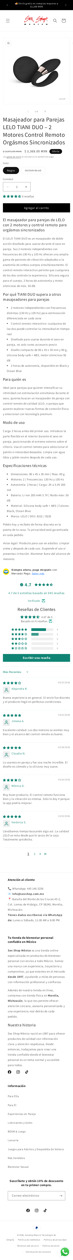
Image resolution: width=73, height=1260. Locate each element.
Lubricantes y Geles (20, 1122)
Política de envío (51, 1245)
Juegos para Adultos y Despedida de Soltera (36, 1149)
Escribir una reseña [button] (36, 658)
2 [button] (34, 854)
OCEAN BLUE (35, 171)
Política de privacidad (55, 1239)
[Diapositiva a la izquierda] (28, 111)
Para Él (12, 1105)
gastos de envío (14, 156)
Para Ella (13, 1096)
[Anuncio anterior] (7, 5)
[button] (8, 20)
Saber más (38, 573)
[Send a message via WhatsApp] (65, 1252)
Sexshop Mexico (33, 1235)
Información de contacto (38, 1251)
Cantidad (8, 179)
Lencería (13, 1140)
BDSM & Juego (17, 1131)
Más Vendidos (16, 1158)
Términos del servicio (28, 1245)
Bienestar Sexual (18, 1167)
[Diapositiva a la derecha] (45, 111)
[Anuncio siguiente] (66, 5)
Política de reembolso (29, 1239)
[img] (12, 683)
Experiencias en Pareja (22, 1114)
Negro (11, 170)
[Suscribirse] (60, 1195)
